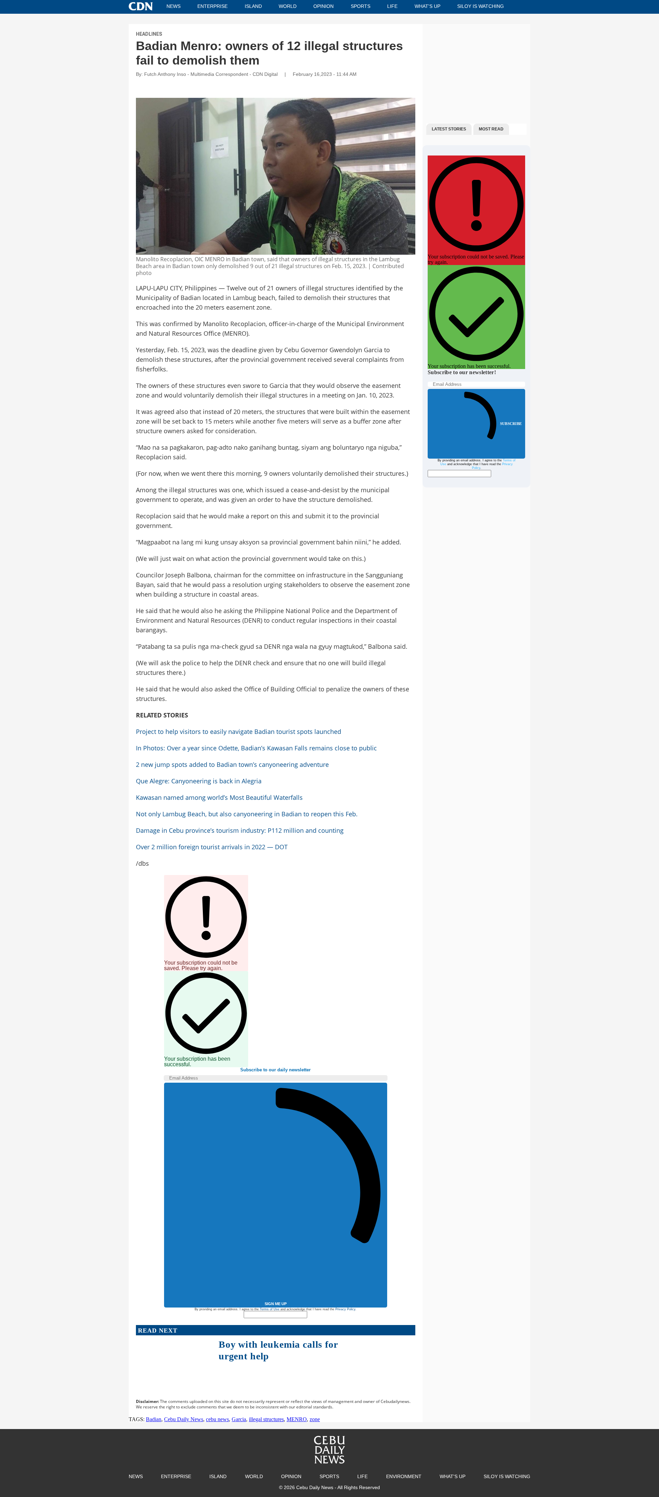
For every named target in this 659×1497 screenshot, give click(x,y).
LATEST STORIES (449, 129)
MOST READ (491, 129)
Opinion (323, 6)
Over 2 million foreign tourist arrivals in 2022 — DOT (212, 847)
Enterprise (212, 6)
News (173, 6)
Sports (360, 6)
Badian (153, 1419)
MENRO (297, 1419)
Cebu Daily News (183, 1419)
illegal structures (266, 1419)
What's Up (427, 6)
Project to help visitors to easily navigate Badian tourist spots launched (238, 731)
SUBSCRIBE (511, 424)
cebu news (217, 1419)
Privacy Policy (345, 1309)
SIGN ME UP (276, 1304)
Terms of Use (269, 1309)
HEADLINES (149, 34)
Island (253, 6)
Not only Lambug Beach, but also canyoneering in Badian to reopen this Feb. (247, 814)
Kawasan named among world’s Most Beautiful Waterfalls (219, 797)
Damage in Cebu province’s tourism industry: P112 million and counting (240, 830)
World (288, 6)
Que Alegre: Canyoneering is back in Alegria (199, 781)
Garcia (239, 1419)
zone (315, 1419)
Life (392, 6)
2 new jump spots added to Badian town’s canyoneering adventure (232, 764)
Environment (403, 1476)
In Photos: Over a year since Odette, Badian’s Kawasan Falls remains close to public (256, 748)
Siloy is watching (480, 6)
